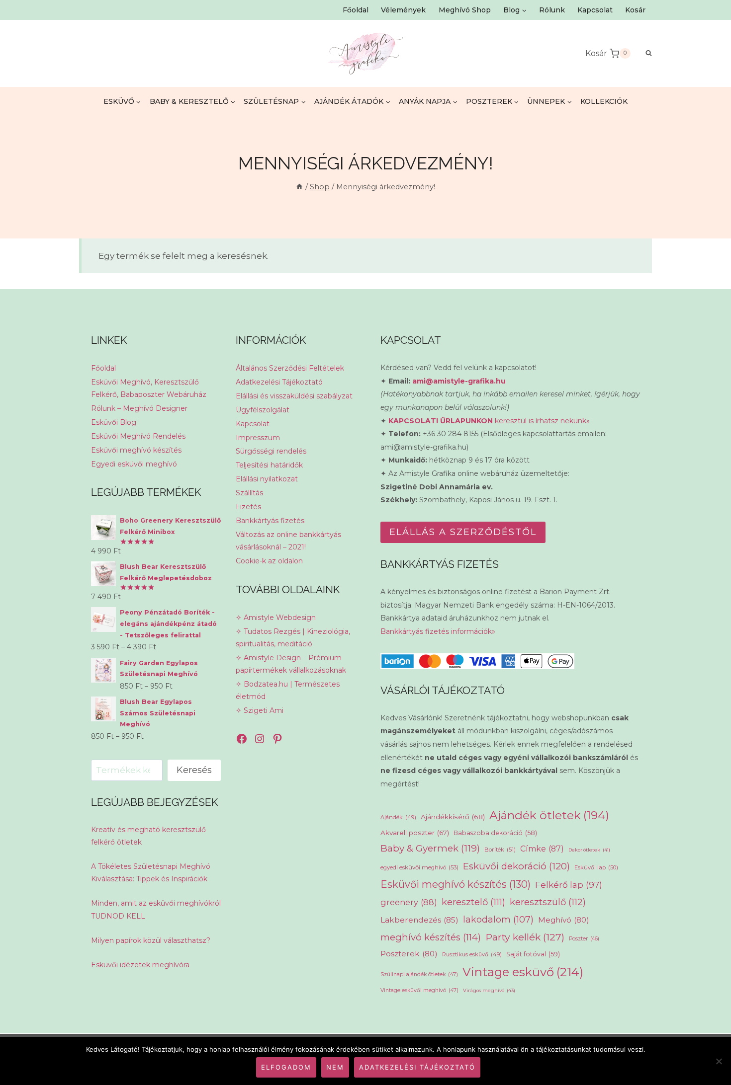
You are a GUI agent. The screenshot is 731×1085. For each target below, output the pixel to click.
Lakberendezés (419, 920)
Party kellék (524, 937)
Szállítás (249, 492)
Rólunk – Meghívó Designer (139, 408)
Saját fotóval (533, 954)
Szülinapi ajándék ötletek (419, 974)
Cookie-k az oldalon (269, 560)
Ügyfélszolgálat (262, 409)
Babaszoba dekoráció (495, 833)
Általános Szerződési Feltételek (290, 368)
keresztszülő (548, 902)
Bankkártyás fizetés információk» (437, 631)
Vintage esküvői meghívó (419, 990)
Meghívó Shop (465, 9)
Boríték (500, 849)
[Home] (299, 186)
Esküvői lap (596, 867)
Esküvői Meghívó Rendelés (138, 436)
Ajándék (398, 817)
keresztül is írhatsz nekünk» (489, 420)
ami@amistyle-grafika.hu (459, 381)
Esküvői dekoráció (516, 866)
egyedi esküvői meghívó (419, 867)
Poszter (584, 938)
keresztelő (473, 902)
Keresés (194, 770)
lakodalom (498, 919)
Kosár (635, 9)
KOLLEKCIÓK (604, 101)
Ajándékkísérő (453, 817)
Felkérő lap (568, 885)
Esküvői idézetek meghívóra (140, 964)
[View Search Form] (644, 53)
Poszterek (409, 953)
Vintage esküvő (522, 972)
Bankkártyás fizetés (270, 520)
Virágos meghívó (489, 990)
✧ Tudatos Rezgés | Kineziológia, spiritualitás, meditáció (293, 637)
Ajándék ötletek (549, 815)
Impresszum (258, 437)
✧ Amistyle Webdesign (276, 617)
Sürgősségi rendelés (271, 451)
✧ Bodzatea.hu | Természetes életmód (288, 690)
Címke (542, 848)
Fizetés (248, 506)
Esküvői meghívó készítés (136, 450)
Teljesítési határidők (269, 465)
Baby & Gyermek (430, 848)
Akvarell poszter (414, 833)
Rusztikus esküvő (472, 954)
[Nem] (719, 1061)
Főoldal (355, 9)
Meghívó (563, 920)
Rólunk (552, 9)
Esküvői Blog (113, 422)
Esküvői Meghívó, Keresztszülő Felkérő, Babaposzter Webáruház (148, 388)
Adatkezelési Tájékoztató (279, 382)
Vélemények (403, 9)
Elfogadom (286, 1067)
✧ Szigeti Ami (259, 710)
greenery (408, 902)
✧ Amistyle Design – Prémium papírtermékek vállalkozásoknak (291, 664)
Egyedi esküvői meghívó (134, 464)
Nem (335, 1067)
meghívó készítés (430, 937)
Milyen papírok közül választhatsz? (150, 940)
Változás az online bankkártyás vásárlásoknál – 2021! (288, 540)
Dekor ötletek (589, 849)
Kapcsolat (595, 9)
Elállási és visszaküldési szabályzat (294, 395)
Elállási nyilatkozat (267, 478)
